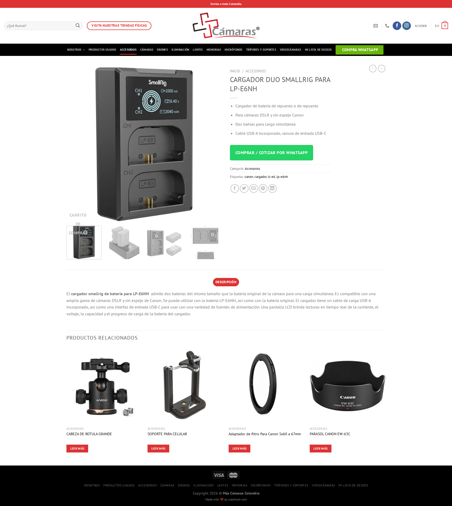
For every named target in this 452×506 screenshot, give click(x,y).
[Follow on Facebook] (397, 25)
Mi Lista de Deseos (318, 49)
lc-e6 (271, 177)
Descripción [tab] (226, 282)
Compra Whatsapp (360, 49)
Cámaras (147, 49)
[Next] (212, 144)
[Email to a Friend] (253, 188)
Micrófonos (233, 49)
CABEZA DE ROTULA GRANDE (89, 434)
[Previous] (76, 144)
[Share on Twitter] (244, 188)
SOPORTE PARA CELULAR (167, 434)
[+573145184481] (388, 26)
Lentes (198, 49)
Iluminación (180, 49)
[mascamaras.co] (226, 25)
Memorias (214, 49)
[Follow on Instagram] (406, 25)
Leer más (77, 448)
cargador (261, 177)
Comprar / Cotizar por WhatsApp (271, 152)
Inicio (235, 71)
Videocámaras (290, 49)
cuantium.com (237, 499)
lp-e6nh (282, 177)
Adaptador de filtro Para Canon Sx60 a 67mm (265, 434)
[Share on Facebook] (234, 188)
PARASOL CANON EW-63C (330, 434)
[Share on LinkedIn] (272, 188)
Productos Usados (102, 49)
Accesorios (128, 49)
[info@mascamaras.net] (376, 26)
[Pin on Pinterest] (263, 188)
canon (249, 177)
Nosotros (74, 49)
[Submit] (77, 25)
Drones (162, 49)
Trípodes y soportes (261, 49)
